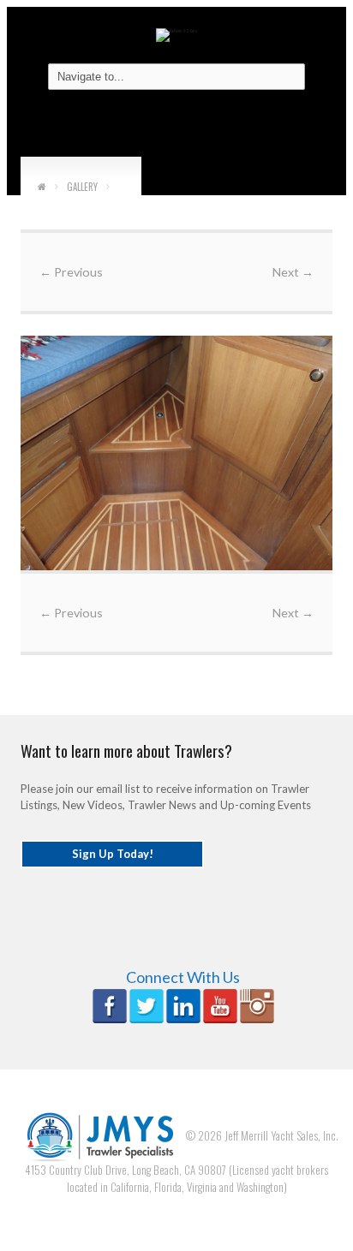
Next (293, 272)
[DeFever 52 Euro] (176, 34)
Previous (71, 272)
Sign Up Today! (112, 854)
